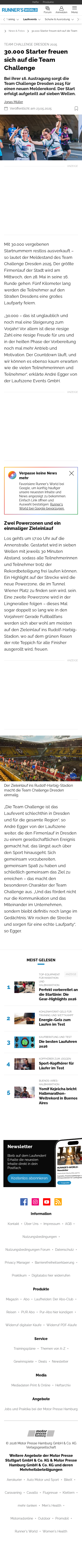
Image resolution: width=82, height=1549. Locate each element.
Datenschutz (64, 1249)
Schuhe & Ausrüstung (57, 19)
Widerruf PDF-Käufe (61, 1325)
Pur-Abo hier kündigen (56, 1312)
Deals (42, 1361)
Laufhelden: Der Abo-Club (53, 1299)
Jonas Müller (13, 102)
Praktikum (19, 1275)
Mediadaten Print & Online (30, 1385)
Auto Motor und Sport (43, 1480)
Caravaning (13, 1492)
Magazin (12, 1299)
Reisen (11, 1312)
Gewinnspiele (23, 1361)
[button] (41, 138)
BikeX (68, 1480)
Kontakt (13, 1224)
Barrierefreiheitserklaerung (54, 1262)
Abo (26, 1299)
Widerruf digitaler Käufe (23, 1325)
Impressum (52, 1224)
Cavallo (32, 1492)
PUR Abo (28, 1312)
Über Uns (31, 1224)
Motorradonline (21, 1518)
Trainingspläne (25, 1348)
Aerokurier (14, 1480)
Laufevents (30, 19)
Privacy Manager (17, 1262)
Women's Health (55, 1531)
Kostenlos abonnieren (29, 1178)
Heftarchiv (63, 1385)
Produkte (48, 2)
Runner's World (26, 1531)
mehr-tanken (27, 1505)
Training (10, 19)
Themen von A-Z (53, 1348)
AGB (68, 1224)
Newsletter (60, 1361)
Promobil (62, 1518)
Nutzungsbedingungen (40, 1237)
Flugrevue (50, 1492)
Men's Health (51, 1505)
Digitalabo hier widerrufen (51, 1275)
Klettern (68, 1492)
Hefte (35, 2)
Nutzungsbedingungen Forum (27, 1249)
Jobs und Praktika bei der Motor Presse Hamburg (41, 1409)
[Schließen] (71, 473)
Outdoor (44, 1518)
